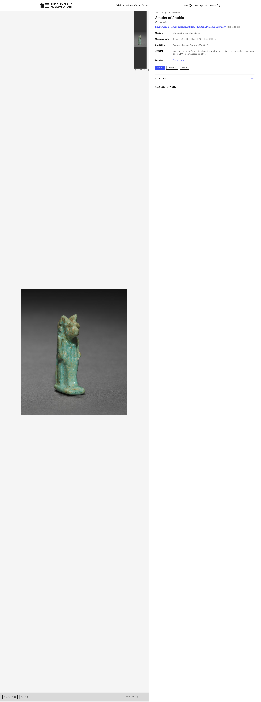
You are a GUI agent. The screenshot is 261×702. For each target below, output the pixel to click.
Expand (23, 697)
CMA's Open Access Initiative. (192, 54)
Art (143, 5)
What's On (132, 5)
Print (183, 67)
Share (158, 67)
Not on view (178, 60)
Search (213, 5)
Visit (119, 5)
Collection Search (175, 13)
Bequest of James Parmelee (186, 45)
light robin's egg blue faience (186, 33)
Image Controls (8, 697)
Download (171, 67)
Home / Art (159, 13)
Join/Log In (199, 5)
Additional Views (131, 697)
